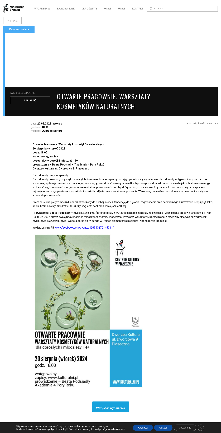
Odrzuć (163, 427)
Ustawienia (185, 427)
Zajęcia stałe (66, 8)
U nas (121, 8)
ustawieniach (117, 429)
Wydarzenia (42, 8)
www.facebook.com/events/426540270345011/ (84, 227)
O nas (107, 8)
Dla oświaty (89, 8)
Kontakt (137, 8)
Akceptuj (143, 427)
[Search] (151, 8)
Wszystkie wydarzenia (110, 408)
